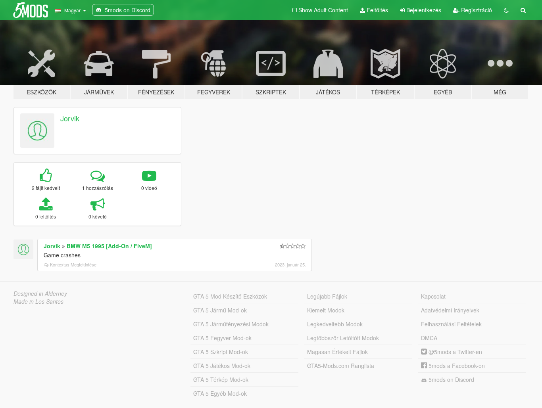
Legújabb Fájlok (327, 296)
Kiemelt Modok (325, 310)
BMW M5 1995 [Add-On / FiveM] (109, 246)
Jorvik (69, 118)
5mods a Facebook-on (456, 366)
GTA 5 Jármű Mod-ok (220, 310)
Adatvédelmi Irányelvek (450, 310)
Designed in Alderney (40, 293)
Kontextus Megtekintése (73, 264)
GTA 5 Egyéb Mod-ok (220, 393)
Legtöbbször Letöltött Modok (343, 338)
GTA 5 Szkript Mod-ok (220, 352)
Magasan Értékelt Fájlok (337, 352)
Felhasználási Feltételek (451, 324)
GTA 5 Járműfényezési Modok (231, 324)
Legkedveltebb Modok (335, 324)
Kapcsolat (433, 296)
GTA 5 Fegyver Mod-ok (222, 338)
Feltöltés (376, 10)
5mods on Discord (450, 379)
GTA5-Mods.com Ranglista (340, 366)
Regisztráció (475, 10)
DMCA (429, 338)
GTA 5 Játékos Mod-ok (221, 366)
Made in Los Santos (38, 301)
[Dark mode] (506, 10)
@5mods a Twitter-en (454, 352)
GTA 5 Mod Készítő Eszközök (230, 296)
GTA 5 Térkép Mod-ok (220, 379)
